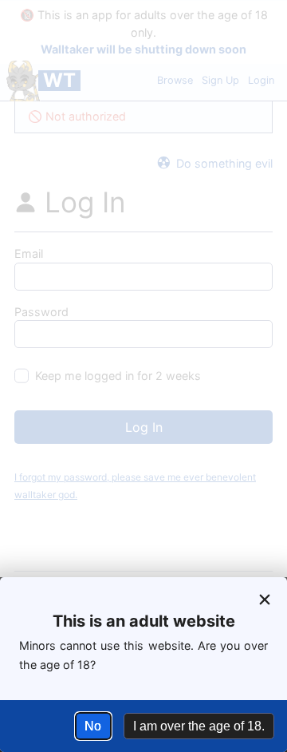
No (93, 726)
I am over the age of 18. (199, 726)
